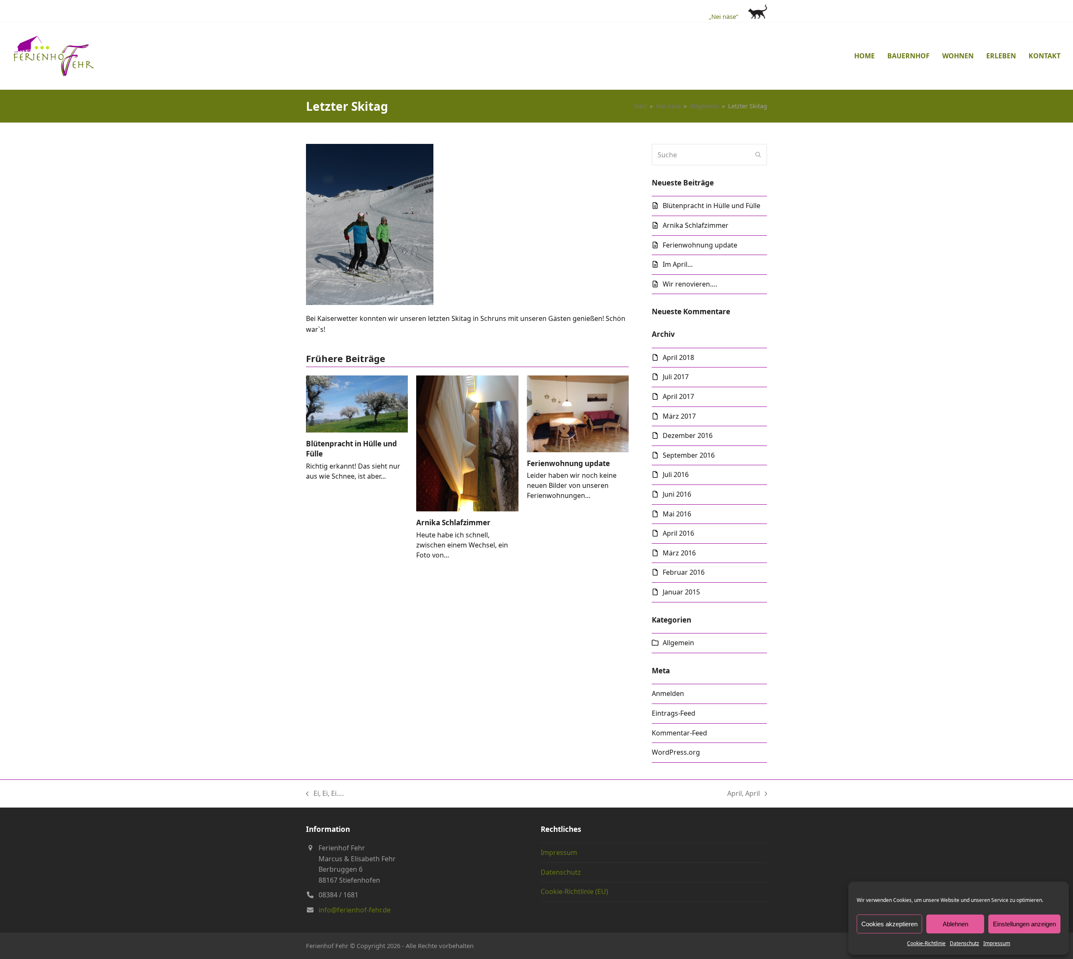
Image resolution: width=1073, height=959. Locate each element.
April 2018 (678, 357)
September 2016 (689, 455)
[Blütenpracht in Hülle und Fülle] (357, 403)
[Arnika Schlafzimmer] (467, 443)
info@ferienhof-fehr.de (355, 910)
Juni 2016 (677, 494)
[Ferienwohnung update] (578, 413)
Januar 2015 (681, 592)
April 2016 (678, 533)
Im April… (678, 264)
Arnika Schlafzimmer (453, 522)
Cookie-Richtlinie (926, 943)
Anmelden (668, 693)
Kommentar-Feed (679, 732)
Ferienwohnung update (568, 463)
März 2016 (679, 553)
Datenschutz (964, 943)
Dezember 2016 (688, 435)
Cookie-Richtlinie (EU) (574, 891)
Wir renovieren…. (690, 284)
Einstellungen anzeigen (1024, 924)
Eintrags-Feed (673, 713)
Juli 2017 (676, 376)
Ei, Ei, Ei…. (325, 794)
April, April (743, 794)
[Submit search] (758, 155)
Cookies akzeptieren (889, 924)
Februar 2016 (684, 572)
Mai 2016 (677, 514)
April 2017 (678, 396)
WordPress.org (676, 752)
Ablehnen (955, 924)
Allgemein (678, 642)
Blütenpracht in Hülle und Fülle (711, 205)
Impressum (996, 943)
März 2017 (679, 416)
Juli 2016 (676, 474)
